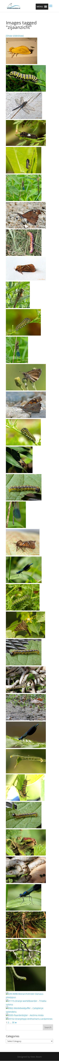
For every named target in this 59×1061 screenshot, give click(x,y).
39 (13, 1022)
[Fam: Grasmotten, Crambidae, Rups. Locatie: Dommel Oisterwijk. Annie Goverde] (23, 499)
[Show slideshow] (15, 35)
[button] (40, 7)
